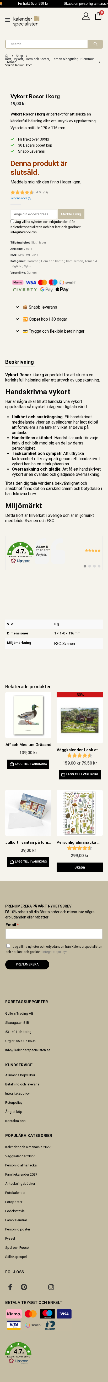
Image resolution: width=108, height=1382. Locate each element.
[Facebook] (10, 1287)
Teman (78, 261)
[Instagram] (51, 1287)
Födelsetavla (15, 1211)
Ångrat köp (13, 1112)
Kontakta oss (15, 1121)
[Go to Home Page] (6, 55)
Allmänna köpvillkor (20, 1075)
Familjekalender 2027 (21, 1174)
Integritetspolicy (17, 1093)
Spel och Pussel (17, 1248)
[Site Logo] (26, 21)
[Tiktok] (65, 1287)
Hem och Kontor (52, 261)
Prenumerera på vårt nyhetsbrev (38, 906)
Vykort (28, 266)
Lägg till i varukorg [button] (31, 764)
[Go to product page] (28, 715)
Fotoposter (13, 1202)
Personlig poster (17, 1229)
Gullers (32, 272)
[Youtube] (37, 1287)
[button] (54, 1353)
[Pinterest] (24, 1287)
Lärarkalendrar (16, 1220)
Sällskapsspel (16, 1257)
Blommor (33, 261)
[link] (54, 553)
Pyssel (10, 1238)
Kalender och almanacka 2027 (28, 1147)
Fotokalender (15, 1193)
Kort (69, 261)
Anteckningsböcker (20, 1184)
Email (12, 924)
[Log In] (85, 20)
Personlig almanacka (21, 1165)
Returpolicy (13, 1103)
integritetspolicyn (23, 232)
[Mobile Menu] (9, 20)
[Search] (95, 44)
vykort (76, 401)
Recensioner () (20, 198)
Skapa (79, 867)
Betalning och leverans (22, 1084)
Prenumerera (27, 964)
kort (19, 515)
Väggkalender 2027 (20, 1156)
